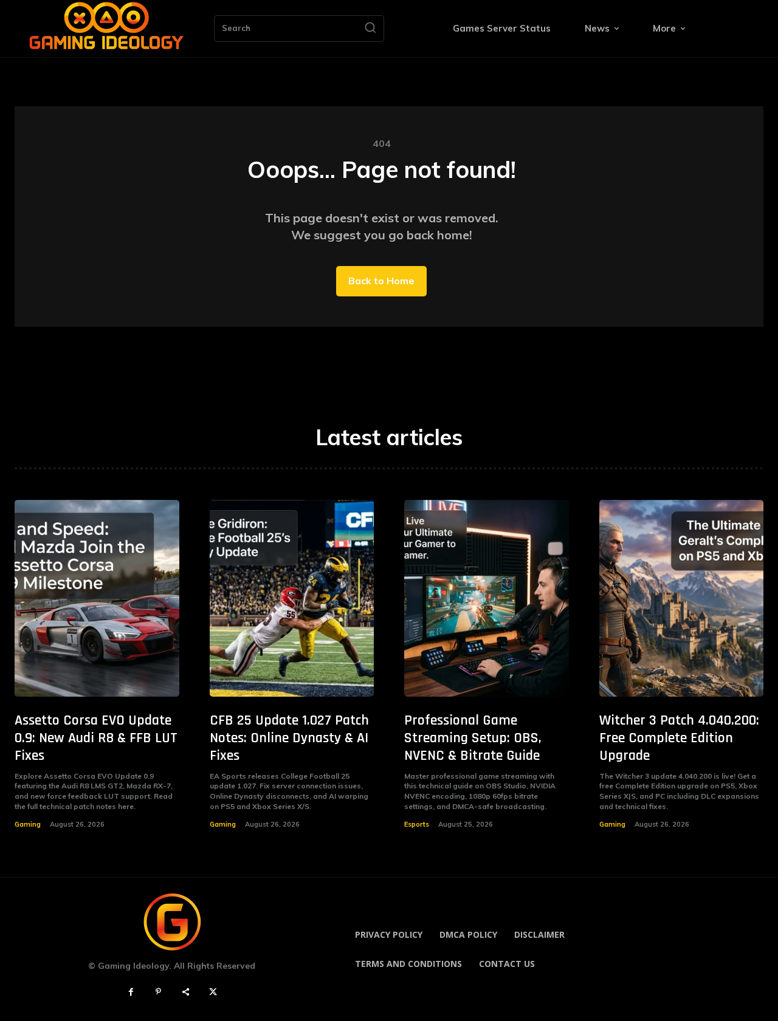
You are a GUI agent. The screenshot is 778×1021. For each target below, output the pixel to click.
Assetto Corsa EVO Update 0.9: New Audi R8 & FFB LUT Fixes (96, 738)
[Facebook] (131, 992)
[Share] (185, 992)
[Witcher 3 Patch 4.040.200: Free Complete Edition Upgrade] (681, 598)
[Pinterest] (158, 992)
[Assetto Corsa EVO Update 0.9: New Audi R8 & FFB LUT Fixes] (97, 598)
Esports (416, 824)
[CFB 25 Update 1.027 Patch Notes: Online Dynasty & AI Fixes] (292, 598)
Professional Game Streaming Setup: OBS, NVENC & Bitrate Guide (473, 738)
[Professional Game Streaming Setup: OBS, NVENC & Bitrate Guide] (486, 598)
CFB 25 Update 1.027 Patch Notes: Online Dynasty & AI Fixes (289, 738)
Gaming (28, 824)
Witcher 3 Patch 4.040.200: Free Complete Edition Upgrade (679, 738)
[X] (213, 992)
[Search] (370, 28)
